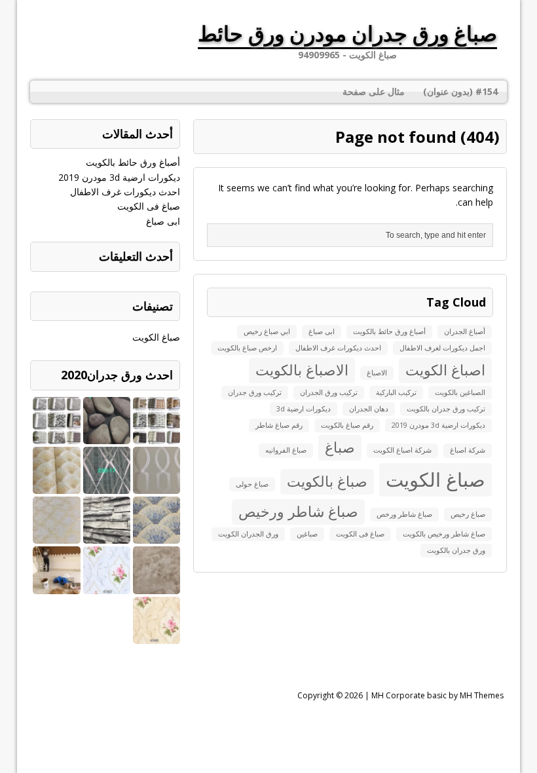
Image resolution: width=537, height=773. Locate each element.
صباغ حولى (252, 484)
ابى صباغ (321, 331)
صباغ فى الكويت (360, 533)
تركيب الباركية (396, 392)
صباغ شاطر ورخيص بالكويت (444, 533)
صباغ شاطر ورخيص (298, 511)
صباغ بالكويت (327, 481)
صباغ (340, 447)
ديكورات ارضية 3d (303, 408)
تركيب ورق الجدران (329, 392)
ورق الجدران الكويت (248, 533)
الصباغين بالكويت (460, 392)
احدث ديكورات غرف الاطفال (338, 347)
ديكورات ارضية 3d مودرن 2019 (438, 425)
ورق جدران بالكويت (456, 550)
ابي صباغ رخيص (267, 331)
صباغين (307, 533)
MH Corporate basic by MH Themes (437, 695)
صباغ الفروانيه (285, 450)
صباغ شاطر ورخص (404, 514)
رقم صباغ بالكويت (347, 425)
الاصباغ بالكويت (301, 369)
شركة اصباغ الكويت (402, 450)
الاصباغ (377, 372)
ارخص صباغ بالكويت (247, 347)
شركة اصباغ (467, 450)
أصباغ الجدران (464, 331)
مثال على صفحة (374, 91)
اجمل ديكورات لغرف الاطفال (442, 347)
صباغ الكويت (435, 479)
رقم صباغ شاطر (279, 425)
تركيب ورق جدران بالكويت (446, 408)
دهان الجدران (368, 408)
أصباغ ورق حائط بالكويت (389, 331)
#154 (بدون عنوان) (460, 91)
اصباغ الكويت (445, 369)
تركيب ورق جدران (255, 392)
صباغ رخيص (468, 514)
